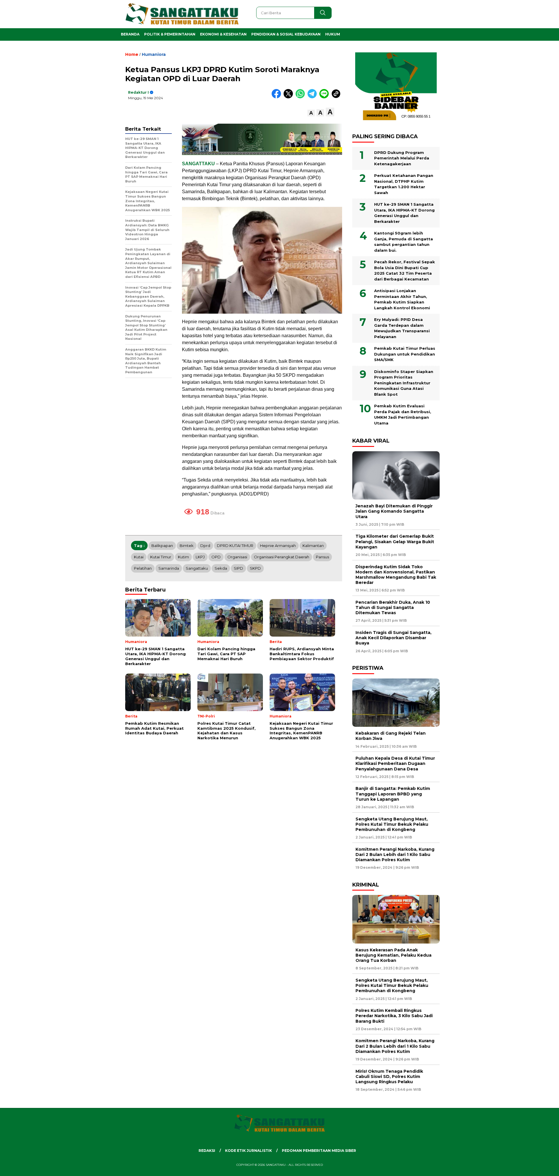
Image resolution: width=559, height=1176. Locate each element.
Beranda (130, 34)
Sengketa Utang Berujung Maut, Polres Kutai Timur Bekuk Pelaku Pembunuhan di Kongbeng (391, 824)
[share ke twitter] (290, 97)
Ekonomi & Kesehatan (223, 34)
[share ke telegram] (313, 97)
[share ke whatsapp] (301, 97)
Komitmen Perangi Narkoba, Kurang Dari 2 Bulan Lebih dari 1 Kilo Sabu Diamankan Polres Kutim (394, 854)
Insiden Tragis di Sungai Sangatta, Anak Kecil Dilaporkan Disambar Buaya (393, 638)
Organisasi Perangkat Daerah (281, 557)
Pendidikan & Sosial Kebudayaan (286, 34)
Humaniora (154, 54)
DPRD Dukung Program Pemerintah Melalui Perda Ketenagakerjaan (401, 158)
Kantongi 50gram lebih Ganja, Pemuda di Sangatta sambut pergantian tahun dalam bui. (403, 242)
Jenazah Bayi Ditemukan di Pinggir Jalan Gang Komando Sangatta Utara (394, 511)
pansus (322, 557)
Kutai (139, 557)
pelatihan (143, 568)
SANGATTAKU (198, 163)
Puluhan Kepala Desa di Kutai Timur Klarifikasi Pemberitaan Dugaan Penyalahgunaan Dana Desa (395, 763)
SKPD (255, 568)
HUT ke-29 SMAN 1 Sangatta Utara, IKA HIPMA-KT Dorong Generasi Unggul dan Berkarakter (404, 213)
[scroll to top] (537, 1167)
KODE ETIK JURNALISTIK (248, 1150)
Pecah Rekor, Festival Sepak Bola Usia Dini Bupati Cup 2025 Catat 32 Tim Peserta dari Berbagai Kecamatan (404, 270)
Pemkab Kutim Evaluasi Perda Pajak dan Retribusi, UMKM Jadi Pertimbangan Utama (402, 414)
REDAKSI (207, 1150)
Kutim (183, 557)
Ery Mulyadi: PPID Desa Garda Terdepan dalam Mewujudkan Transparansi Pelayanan (402, 328)
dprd (205, 545)
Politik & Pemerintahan (169, 34)
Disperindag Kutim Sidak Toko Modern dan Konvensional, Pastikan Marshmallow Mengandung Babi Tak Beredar (395, 574)
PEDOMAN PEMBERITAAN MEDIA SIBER (319, 1150)
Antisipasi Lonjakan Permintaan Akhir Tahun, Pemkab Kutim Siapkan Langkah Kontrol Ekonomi (402, 299)
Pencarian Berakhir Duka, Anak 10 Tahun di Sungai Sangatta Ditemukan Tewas (392, 607)
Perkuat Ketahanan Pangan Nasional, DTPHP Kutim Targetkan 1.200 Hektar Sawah (403, 184)
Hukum (332, 34)
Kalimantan (313, 545)
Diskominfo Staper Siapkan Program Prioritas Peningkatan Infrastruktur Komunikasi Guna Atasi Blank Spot (403, 383)
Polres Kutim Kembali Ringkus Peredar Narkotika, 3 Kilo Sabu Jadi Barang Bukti (394, 1016)
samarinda (168, 568)
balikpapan (162, 545)
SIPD (238, 568)
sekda (221, 568)
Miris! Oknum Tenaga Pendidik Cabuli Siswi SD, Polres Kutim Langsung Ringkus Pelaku (389, 1076)
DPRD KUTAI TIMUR (235, 545)
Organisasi (237, 557)
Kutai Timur (160, 557)
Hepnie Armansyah (278, 545)
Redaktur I (138, 92)
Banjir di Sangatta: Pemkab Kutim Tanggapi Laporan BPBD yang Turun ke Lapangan (392, 794)
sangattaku (197, 568)
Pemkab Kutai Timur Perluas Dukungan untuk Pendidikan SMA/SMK (404, 354)
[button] (311, 113)
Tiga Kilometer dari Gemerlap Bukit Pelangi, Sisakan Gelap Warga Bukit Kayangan (394, 541)
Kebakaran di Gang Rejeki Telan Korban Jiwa (390, 736)
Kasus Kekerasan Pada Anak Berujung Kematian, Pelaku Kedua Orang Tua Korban (393, 955)
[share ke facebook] (278, 97)
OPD (216, 557)
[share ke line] (325, 97)
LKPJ (200, 557)
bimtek (187, 545)
